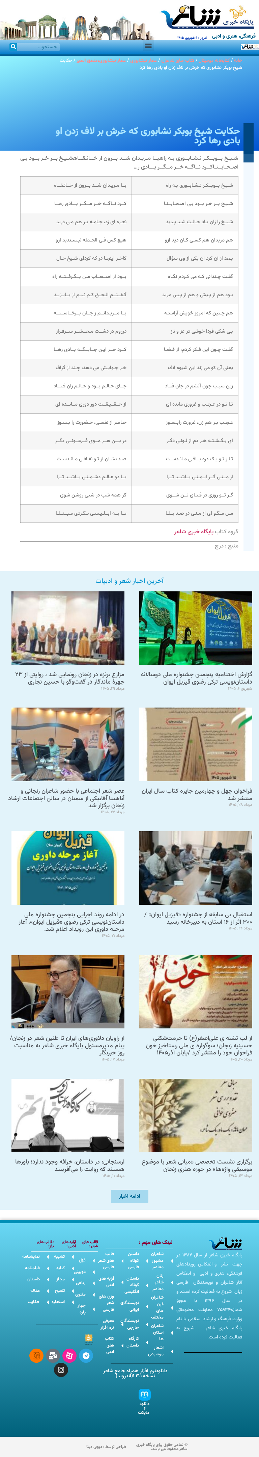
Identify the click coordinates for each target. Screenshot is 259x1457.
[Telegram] (86, 1356)
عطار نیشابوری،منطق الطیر (101, 60)
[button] (148, 45)
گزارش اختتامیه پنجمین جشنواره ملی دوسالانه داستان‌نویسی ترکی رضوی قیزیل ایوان (196, 678)
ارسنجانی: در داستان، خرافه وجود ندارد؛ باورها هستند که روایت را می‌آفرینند (69, 1165)
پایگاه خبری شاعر (193, 532)
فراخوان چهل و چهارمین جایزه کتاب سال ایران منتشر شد (197, 795)
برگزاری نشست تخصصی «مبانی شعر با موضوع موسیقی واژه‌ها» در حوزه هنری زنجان (197, 1165)
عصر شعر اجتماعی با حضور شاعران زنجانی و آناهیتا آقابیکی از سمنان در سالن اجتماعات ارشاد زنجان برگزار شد (66, 799)
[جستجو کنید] (13, 47)
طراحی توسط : (106, 1447)
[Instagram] (61, 1370)
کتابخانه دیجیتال (214, 60)
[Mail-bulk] (53, 1356)
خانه (238, 60)
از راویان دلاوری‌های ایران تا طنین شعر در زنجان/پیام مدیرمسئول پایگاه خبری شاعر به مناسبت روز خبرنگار (67, 1046)
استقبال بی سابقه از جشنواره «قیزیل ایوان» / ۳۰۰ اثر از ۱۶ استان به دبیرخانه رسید (198, 918)
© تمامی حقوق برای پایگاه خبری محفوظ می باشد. (162, 1447)
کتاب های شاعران (177, 60)
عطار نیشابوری (143, 60)
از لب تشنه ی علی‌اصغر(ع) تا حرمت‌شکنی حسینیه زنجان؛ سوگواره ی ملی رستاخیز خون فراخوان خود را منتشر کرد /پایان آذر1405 (199, 1046)
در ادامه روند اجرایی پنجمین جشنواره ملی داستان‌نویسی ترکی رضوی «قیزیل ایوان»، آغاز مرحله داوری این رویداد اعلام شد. (71, 922)
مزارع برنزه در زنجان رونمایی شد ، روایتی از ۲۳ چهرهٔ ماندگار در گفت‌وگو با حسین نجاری (69, 678)
